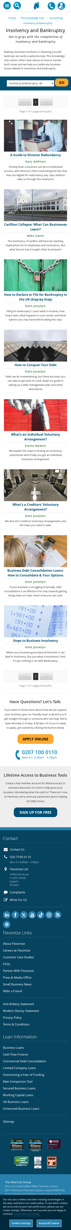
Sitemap (8, 1121)
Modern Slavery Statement (21, 1011)
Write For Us (18, 900)
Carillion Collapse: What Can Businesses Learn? (35, 226)
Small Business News (17, 984)
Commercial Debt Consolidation (24, 1061)
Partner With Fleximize (18, 971)
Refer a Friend (12, 991)
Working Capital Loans (18, 1095)
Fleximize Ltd (19, 869)
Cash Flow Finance (15, 1054)
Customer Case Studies (18, 957)
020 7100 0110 (20, 857)
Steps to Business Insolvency (35, 640)
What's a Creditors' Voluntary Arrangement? (35, 507)
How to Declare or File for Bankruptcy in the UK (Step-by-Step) (35, 297)
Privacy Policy (12, 1017)
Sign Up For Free (35, 812)
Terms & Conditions (16, 1024)
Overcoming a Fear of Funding (23, 1075)
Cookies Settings (21, 1223)
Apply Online (35, 739)
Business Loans (13, 1048)
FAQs (6, 964)
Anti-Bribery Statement (18, 1004)
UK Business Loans (16, 1102)
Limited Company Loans (19, 1068)
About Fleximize (14, 944)
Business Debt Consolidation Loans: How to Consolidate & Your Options (35, 572)
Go (61, 82)
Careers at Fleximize (16, 950)
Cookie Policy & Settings (27, 1213)
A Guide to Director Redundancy (35, 155)
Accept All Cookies (49, 1223)
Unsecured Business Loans (21, 1108)
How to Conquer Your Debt (36, 365)
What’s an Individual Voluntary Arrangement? (35, 436)
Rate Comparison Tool (18, 1081)
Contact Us (17, 849)
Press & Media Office (17, 977)
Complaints (17, 892)
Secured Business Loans (19, 1088)
